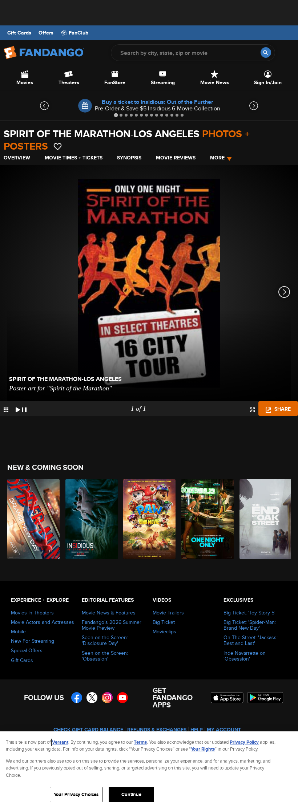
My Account (224, 729)
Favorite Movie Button (57, 146)
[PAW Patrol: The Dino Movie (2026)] (148, 519)
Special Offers (27, 650)
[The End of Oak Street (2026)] (264, 519)
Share (282, 409)
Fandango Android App (265, 697)
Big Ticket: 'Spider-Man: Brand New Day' (250, 625)
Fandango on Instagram (107, 697)
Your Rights (203, 749)
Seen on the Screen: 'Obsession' (105, 655)
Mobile (18, 631)
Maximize (252, 409)
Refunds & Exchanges (156, 729)
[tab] (116, 115)
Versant (60, 742)
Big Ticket (164, 622)
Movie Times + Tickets (73, 157)
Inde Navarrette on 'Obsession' (245, 655)
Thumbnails (6, 409)
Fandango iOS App (227, 697)
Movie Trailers (168, 612)
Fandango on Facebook (76, 697)
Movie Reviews (176, 157)
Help (196, 729)
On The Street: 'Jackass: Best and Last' (251, 640)
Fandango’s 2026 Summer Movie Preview (111, 625)
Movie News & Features (109, 612)
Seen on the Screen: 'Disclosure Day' (105, 640)
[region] (149, 769)
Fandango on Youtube (122, 697)
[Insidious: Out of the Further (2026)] (90, 519)
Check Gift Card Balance (88, 729)
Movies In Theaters (32, 612)
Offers (46, 33)
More (217, 157)
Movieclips (164, 631)
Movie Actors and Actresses (42, 622)
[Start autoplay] (21, 408)
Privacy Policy (244, 742)
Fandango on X (91, 697)
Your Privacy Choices (76, 794)
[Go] (266, 52)
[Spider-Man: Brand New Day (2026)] (32, 519)
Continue (131, 794)
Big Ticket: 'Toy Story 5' (249, 612)
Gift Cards (19, 33)
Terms (140, 742)
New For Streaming (32, 641)
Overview (17, 157)
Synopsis (129, 157)
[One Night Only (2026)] (206, 519)
